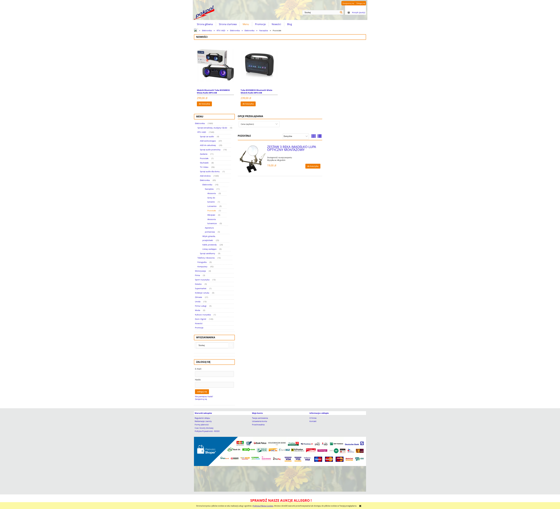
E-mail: (198, 368)
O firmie (312, 418)
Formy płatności (202, 424)
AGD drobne (205, 176)
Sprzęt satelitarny (207, 253)
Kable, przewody (209, 244)
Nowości (198, 323)
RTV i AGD (201, 132)
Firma (197, 275)
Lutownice (211, 206)
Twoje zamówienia (260, 418)
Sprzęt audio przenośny (210, 149)
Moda (197, 310)
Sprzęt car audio (207, 136)
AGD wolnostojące (208, 141)
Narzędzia (209, 189)
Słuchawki (204, 162)
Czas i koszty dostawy (204, 428)
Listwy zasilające (209, 249)
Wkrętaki (211, 215)
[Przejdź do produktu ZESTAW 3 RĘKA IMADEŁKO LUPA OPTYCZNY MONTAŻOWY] (252, 159)
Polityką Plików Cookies (263, 505)
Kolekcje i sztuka (202, 292)
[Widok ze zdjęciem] (314, 136)
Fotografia (201, 262)
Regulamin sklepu (202, 418)
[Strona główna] (204, 12)
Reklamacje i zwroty (203, 421)
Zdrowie (198, 297)
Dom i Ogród (200, 319)
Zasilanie (203, 154)
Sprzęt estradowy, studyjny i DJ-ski (212, 127)
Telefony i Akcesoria (206, 257)
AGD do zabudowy (208, 145)
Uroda (197, 301)
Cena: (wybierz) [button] (247, 124)
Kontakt (312, 421)
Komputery (202, 266)
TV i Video (204, 167)
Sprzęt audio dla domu (210, 171)
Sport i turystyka (202, 279)
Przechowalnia (258, 424)
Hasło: (198, 379)
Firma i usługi (200, 306)
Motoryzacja (200, 271)
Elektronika (200, 123)
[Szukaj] (341, 12)
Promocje (199, 327)
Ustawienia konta (259, 421)
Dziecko (198, 284)
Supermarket (200, 288)
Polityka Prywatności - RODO (207, 431)
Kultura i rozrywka (203, 314)
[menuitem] (205, 24)
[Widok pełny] (319, 136)
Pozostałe (204, 158)
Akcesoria (211, 193)
